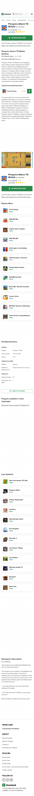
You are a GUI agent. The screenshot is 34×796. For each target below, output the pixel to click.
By (12, 30)
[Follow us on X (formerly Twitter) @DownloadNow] (7, 779)
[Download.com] (6, 14)
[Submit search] (13, 14)
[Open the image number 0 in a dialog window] (16, 160)
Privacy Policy (6, 757)
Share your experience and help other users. (16, 46)
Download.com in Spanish (9, 747)
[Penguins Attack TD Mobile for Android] (4, 27)
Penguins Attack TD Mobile (18, 25)
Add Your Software (7, 741)
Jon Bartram (6, 661)
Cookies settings (7, 770)
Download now (18, 38)
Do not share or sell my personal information (15, 767)
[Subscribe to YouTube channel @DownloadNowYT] (11, 779)
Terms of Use (6, 760)
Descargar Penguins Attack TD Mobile (14, 405)
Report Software (18, 391)
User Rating (11, 32)
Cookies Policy (6, 763)
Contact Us (5, 744)
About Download (7, 738)
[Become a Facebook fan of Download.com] (3, 779)
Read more (18, 59)
